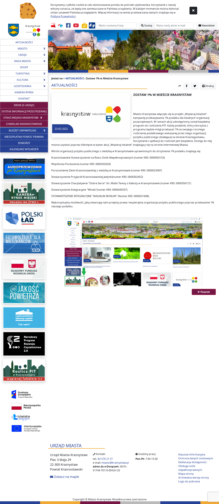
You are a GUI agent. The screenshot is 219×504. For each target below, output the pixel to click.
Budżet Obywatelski (22, 130)
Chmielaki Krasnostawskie (24, 124)
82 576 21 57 (105, 459)
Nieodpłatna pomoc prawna (26, 137)
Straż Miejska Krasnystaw (20, 117)
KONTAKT (24, 98)
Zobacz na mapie (66, 477)
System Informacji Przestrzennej (24, 111)
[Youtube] (76, 25)
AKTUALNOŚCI (24, 42)
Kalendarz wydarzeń (24, 149)
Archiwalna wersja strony (193, 477)
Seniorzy (24, 143)
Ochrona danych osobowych (195, 458)
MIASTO (22, 48)
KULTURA (22, 80)
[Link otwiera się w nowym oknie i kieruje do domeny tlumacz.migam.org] (92, 25)
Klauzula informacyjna (191, 454)
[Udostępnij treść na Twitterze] (194, 86)
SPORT (24, 67)
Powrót (205, 292)
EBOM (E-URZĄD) (31, 105)
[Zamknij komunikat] (193, 10)
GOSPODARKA (22, 86)
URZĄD (22, 55)
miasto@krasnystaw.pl (115, 462)
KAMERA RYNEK (24, 92)
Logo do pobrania (189, 481)
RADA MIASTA (22, 61)
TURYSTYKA (22, 73)
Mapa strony (186, 473)
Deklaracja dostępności (192, 462)
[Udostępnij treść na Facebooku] (187, 86)
